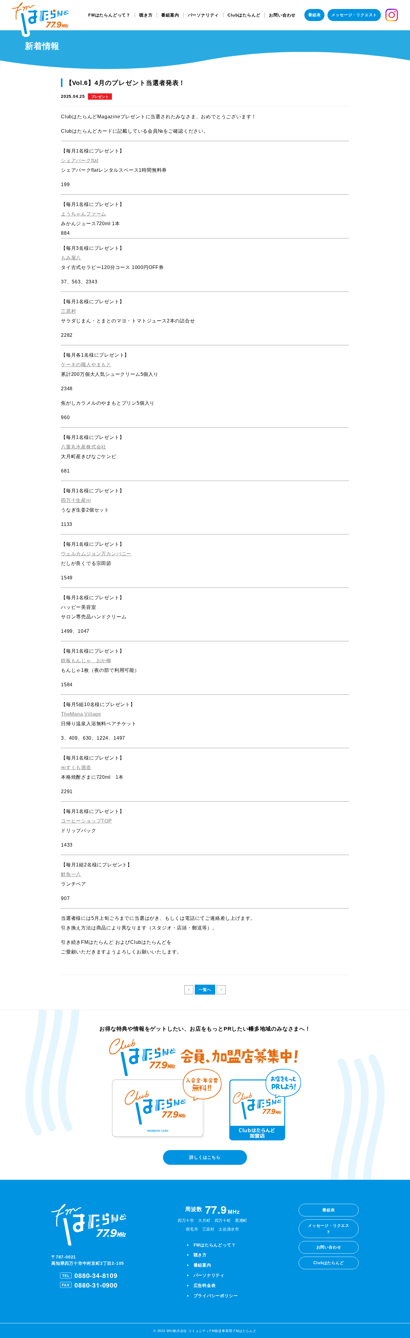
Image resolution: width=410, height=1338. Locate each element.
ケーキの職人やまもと (86, 364)
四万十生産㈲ (76, 500)
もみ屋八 (71, 257)
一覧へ (205, 989)
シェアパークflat (79, 160)
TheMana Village (81, 714)
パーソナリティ (203, 15)
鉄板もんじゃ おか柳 (86, 660)
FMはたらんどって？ (109, 15)
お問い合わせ (282, 15)
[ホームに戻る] (40, 19)
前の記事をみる (188, 989)
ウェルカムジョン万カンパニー (96, 553)
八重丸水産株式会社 (83, 446)
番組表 (314, 15)
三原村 (68, 311)
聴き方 (145, 15)
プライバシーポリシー (216, 1295)
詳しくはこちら (205, 1157)
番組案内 (170, 15)
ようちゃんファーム (83, 213)
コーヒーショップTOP (86, 820)
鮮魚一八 (71, 874)
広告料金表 (205, 1285)
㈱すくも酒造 (76, 767)
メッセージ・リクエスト (354, 15)
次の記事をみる (221, 989)
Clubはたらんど (244, 15)
